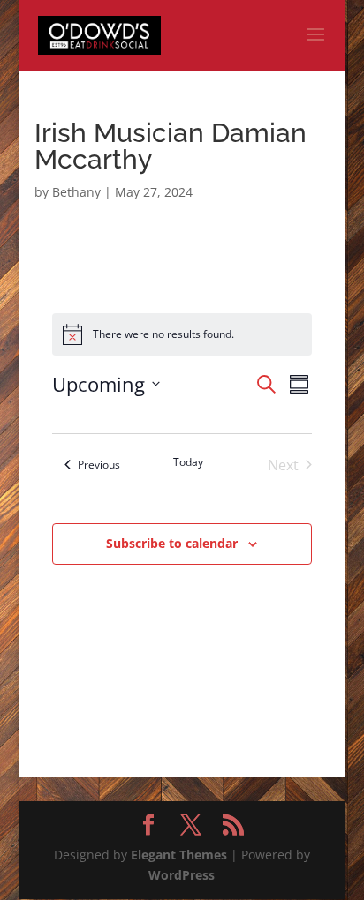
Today (188, 462)
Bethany (76, 192)
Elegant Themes (179, 854)
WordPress (181, 874)
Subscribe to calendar (172, 543)
